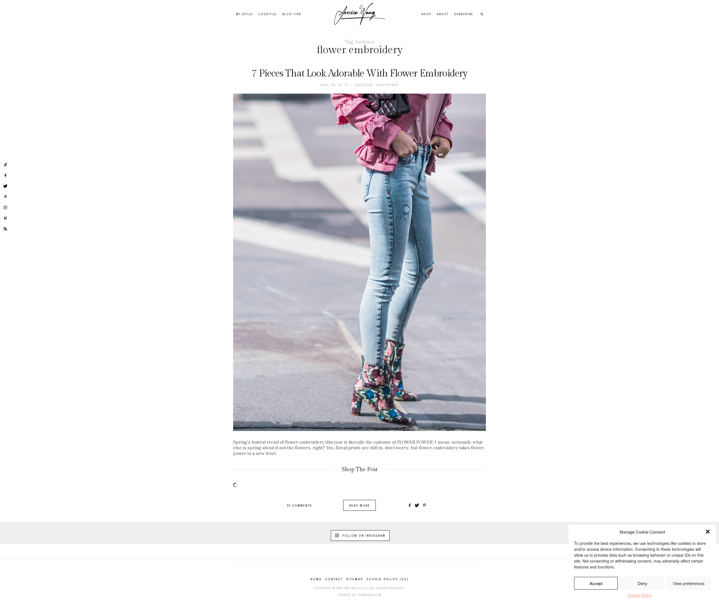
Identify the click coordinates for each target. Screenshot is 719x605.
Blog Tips (291, 14)
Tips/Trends (387, 85)
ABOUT (443, 14)
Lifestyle (267, 14)
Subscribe (463, 14)
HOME (316, 579)
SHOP (426, 14)
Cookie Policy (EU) (388, 579)
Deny (642, 583)
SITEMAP (354, 579)
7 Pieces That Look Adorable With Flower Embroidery (359, 73)
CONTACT (334, 579)
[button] (708, 531)
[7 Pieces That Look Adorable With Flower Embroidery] (359, 262)
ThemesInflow (369, 595)
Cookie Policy (640, 595)
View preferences (689, 583)
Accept (596, 583)
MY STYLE (244, 14)
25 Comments (299, 505)
